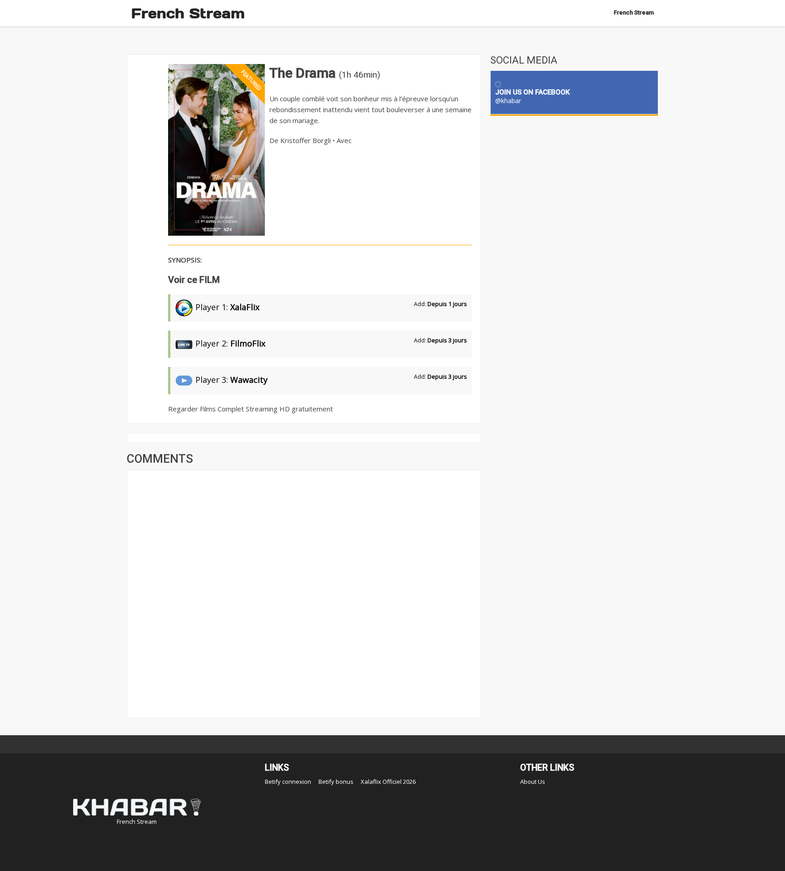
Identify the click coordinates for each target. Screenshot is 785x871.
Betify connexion (288, 781)
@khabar (508, 100)
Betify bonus (335, 781)
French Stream (188, 13)
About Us (532, 781)
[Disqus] (304, 593)
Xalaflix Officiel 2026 (388, 781)
